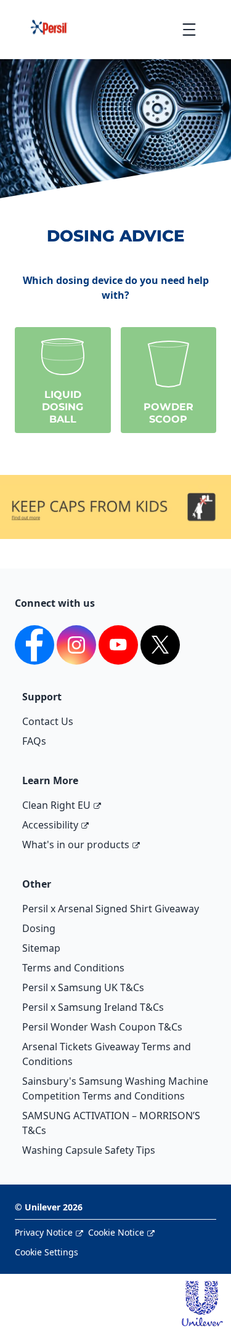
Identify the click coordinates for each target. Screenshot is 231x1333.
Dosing (38, 928)
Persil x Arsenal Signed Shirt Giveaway (110, 908)
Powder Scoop (168, 413)
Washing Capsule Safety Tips (88, 1150)
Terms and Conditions (73, 967)
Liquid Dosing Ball (62, 407)
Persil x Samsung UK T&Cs (83, 987)
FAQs (34, 741)
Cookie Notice (116, 1232)
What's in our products (75, 844)
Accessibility (50, 825)
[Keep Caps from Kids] (115, 492)
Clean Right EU (56, 805)
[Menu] (189, 29)
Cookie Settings (46, 1252)
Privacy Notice (44, 1232)
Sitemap (41, 948)
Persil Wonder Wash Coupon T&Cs (102, 1027)
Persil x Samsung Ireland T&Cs (93, 1007)
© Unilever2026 (49, 1207)
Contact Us (47, 721)
